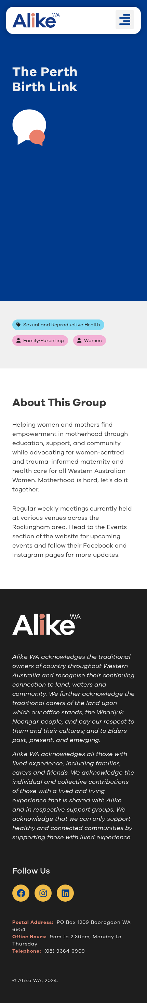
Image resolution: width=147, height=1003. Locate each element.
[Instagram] (43, 893)
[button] (125, 19)
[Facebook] (20, 893)
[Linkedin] (65, 893)
